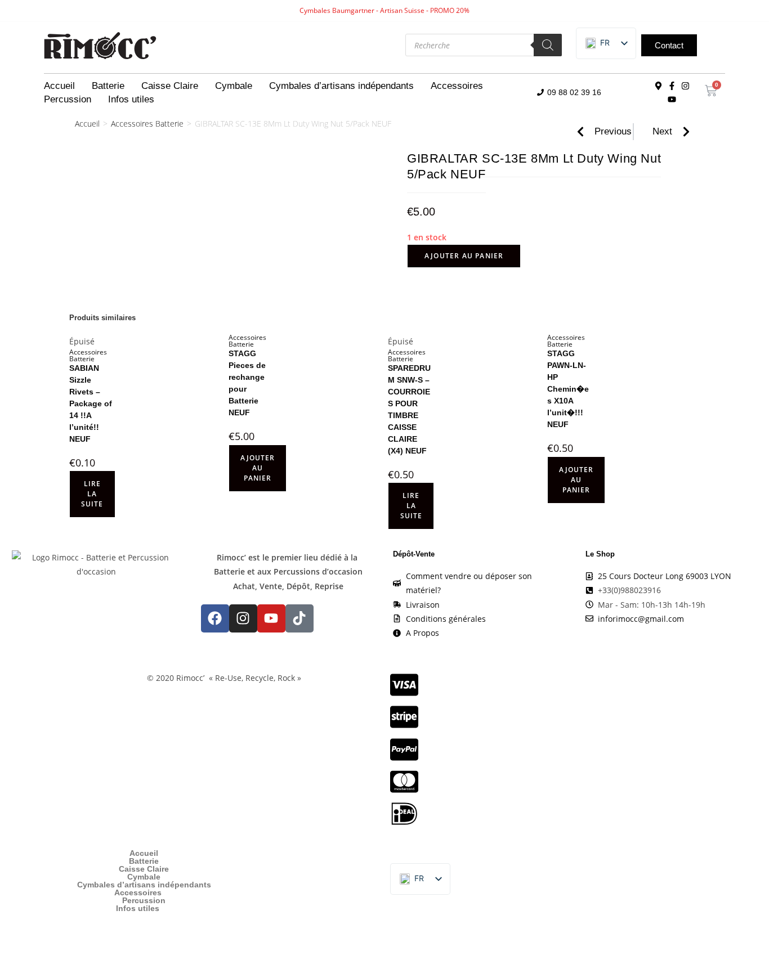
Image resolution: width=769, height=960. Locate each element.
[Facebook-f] (672, 86)
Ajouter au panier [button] (257, 468)
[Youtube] (672, 99)
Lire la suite (92, 494)
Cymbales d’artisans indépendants (341, 85)
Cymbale (233, 85)
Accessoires (457, 85)
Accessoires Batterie (147, 123)
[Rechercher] (548, 45)
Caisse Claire (169, 85)
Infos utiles (131, 99)
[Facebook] (215, 618)
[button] (597, 43)
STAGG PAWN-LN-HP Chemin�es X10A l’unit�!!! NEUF (568, 389)
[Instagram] (685, 86)
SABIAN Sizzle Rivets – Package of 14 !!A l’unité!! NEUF (90, 403)
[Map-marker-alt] (658, 86)
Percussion (67, 99)
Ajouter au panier (463, 256)
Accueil (59, 85)
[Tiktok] (299, 618)
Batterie (108, 85)
